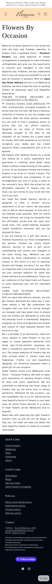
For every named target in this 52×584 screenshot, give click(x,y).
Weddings (10, 449)
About (8, 460)
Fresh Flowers (12, 445)
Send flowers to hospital (18, 486)
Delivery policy (13, 513)
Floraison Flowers (21, 582)
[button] (6, 14)
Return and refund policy (18, 502)
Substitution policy (15, 505)
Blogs (8, 479)
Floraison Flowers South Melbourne (25, 103)
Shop (8, 453)
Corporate (10, 456)
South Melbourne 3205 (25, 528)
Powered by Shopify (37, 582)
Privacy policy (13, 509)
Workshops (11, 475)
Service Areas (12, 483)
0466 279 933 (18, 533)
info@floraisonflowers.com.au (19, 530)
